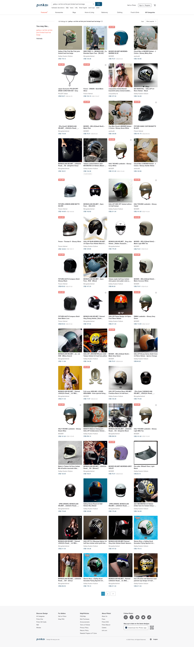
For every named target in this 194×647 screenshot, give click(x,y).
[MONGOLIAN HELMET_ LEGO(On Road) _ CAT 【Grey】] (70, 565)
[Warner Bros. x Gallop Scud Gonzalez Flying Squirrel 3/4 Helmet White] (146, 528)
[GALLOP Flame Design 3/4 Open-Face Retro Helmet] (120, 303)
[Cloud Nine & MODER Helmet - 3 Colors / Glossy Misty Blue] (146, 38)
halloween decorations (58, 8)
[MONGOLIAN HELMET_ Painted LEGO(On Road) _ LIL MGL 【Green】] (70, 378)
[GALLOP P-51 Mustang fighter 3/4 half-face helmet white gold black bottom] (95, 528)
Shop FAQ (61, 619)
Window (38, 627)
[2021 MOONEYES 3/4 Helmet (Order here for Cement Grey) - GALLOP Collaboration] (146, 490)
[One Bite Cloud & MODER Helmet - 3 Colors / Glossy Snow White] (120, 113)
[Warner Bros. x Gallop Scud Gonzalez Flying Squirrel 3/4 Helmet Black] (95, 565)
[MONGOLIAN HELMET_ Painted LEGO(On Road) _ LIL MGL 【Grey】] (120, 565)
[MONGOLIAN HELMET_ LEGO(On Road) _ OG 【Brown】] (95, 453)
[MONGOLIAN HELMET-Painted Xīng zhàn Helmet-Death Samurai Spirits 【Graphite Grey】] (120, 528)
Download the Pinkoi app (137, 628)
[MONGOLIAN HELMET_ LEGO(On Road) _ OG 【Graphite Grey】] (70, 150)
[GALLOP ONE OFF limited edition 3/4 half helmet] (120, 190)
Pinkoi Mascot (106, 624)
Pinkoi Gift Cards (41, 622)
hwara (71, 8)
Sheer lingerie (83, 8)
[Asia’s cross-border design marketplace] (42, 5)
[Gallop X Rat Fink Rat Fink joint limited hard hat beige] (70, 38)
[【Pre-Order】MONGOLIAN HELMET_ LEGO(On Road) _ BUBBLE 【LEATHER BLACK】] (146, 378)
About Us (104, 616)
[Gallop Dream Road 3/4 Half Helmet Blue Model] (95, 490)
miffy (76, 8)
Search (98, 4)
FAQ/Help (83, 616)
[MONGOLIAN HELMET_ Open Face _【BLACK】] (95, 190)
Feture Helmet (88, 94)
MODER (111, 56)
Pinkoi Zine (39, 619)
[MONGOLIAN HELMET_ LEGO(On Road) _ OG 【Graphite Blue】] (120, 415)
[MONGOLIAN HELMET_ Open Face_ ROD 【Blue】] (95, 265)
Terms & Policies (85, 624)
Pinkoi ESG (105, 622)
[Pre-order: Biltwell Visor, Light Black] (146, 453)
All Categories (40, 616)
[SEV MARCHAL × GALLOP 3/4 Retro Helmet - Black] (146, 75)
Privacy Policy (84, 627)
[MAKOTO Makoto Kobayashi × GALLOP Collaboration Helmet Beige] (95, 415)
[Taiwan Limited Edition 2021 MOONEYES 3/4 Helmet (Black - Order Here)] (95, 150)
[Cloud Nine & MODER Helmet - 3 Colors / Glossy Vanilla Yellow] (146, 150)
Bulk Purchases (84, 619)
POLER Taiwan (63, 94)
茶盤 (67, 8)
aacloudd (137, 56)
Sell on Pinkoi (131, 5)
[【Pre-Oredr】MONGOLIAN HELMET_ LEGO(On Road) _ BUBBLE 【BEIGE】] (70, 113)
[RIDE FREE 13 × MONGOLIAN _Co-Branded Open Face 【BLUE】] (95, 38)
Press (103, 619)
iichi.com (104, 630)
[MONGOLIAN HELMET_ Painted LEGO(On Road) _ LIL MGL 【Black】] (70, 528)
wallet (97, 8)
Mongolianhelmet (88, 56)
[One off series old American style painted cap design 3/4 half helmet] (146, 565)
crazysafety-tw (113, 94)
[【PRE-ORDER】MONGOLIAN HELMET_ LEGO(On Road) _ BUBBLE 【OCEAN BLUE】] (120, 490)
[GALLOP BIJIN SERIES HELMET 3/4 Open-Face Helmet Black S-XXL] (95, 228)
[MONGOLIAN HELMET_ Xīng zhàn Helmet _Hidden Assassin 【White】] (120, 228)
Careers (104, 627)
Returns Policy (84, 630)
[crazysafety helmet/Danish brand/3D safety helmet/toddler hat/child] (120, 75)
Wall (37, 624)
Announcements (85, 622)
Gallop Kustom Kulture (65, 56)
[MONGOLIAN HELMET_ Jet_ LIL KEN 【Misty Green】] (70, 340)
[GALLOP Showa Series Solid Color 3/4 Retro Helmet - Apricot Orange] (146, 340)
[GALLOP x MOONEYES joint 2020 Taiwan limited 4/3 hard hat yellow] (95, 340)
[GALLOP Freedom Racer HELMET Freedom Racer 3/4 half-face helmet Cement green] (120, 378)
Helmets (39, 38)
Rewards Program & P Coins (88, 633)
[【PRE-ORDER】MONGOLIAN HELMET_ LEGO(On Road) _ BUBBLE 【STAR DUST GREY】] (70, 490)
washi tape (91, 8)
